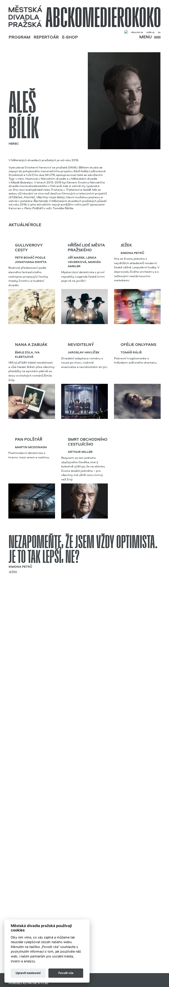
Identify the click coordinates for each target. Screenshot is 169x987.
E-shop (70, 37)
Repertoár (46, 37)
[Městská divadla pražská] (84, 16)
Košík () (150, 33)
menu (146, 37)
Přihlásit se (137, 33)
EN (159, 33)
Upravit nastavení (28, 973)
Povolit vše (65, 973)
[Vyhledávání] (126, 32)
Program (19, 37)
